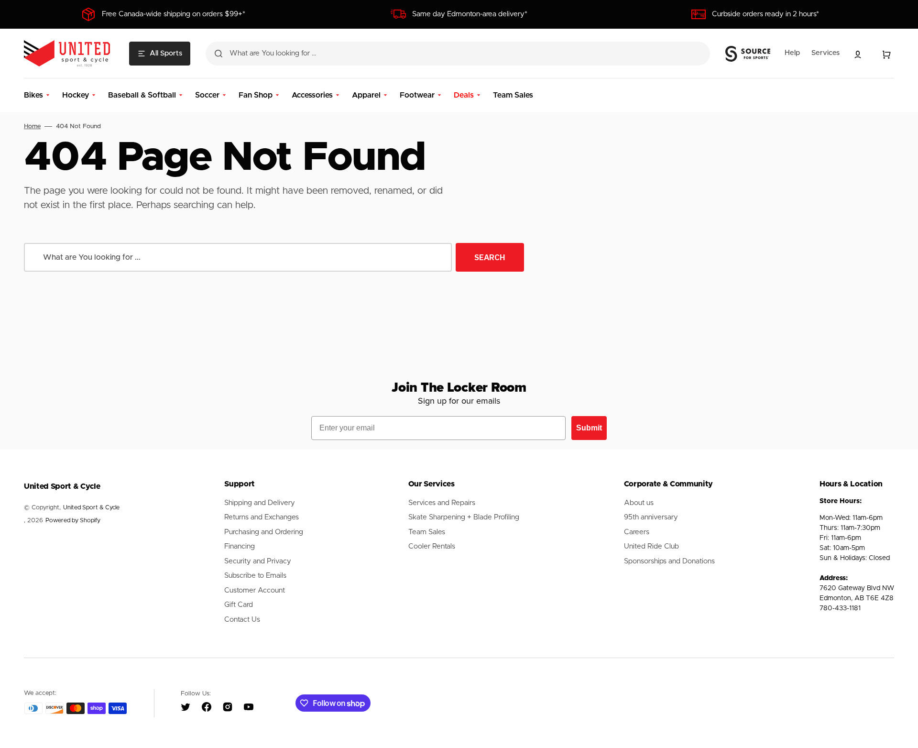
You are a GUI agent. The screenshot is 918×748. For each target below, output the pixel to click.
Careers (636, 532)
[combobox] (458, 54)
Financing (239, 546)
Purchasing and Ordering (263, 532)
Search (489, 257)
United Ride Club (651, 546)
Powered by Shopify (72, 520)
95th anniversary (651, 517)
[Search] (218, 54)
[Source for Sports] (748, 54)
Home (32, 126)
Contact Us (242, 619)
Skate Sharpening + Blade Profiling (463, 517)
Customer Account (254, 590)
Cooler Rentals (431, 546)
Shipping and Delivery (259, 502)
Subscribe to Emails (255, 575)
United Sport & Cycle (91, 508)
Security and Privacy (257, 561)
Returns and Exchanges (261, 517)
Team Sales (426, 532)
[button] (857, 54)
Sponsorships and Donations (669, 561)
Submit (589, 428)
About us (639, 502)
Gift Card (238, 604)
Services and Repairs (441, 502)
